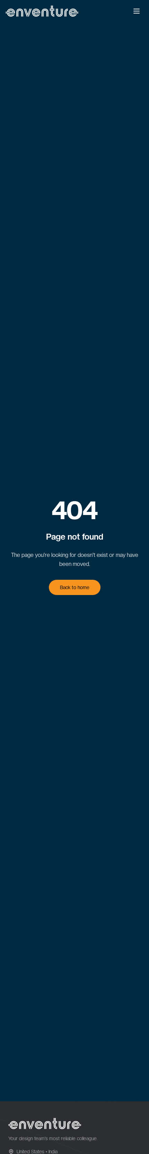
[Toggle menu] (136, 11)
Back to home (74, 587)
